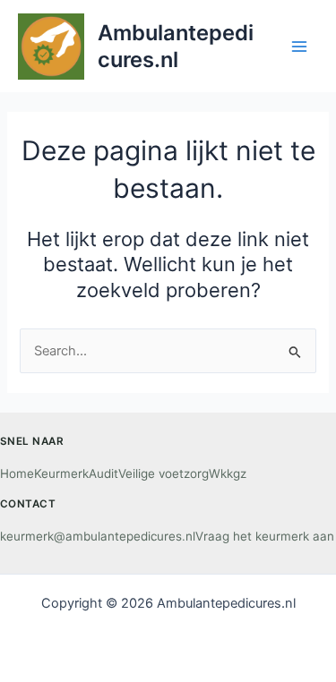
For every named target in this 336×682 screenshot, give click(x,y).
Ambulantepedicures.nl (176, 46)
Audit (103, 473)
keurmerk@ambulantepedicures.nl (97, 536)
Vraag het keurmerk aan (264, 536)
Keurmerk (61, 473)
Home (17, 473)
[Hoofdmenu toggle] (299, 46)
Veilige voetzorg (163, 473)
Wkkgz (227, 473)
